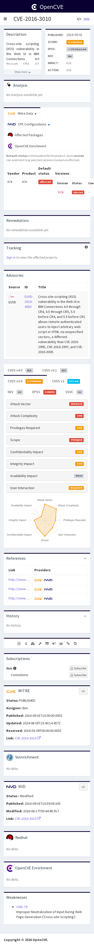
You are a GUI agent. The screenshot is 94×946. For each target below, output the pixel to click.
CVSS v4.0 (19, 370)
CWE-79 (21, 907)
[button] (5, 19)
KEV (14, 392)
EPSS (43, 392)
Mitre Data (25, 113)
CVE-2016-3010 (32, 19)
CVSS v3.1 (54, 370)
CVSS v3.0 (24, 381)
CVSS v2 (65, 381)
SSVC (73, 392)
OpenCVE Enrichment (30, 146)
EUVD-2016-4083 (29, 301)
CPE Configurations (32, 124)
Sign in (11, 257)
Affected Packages (28, 135)
